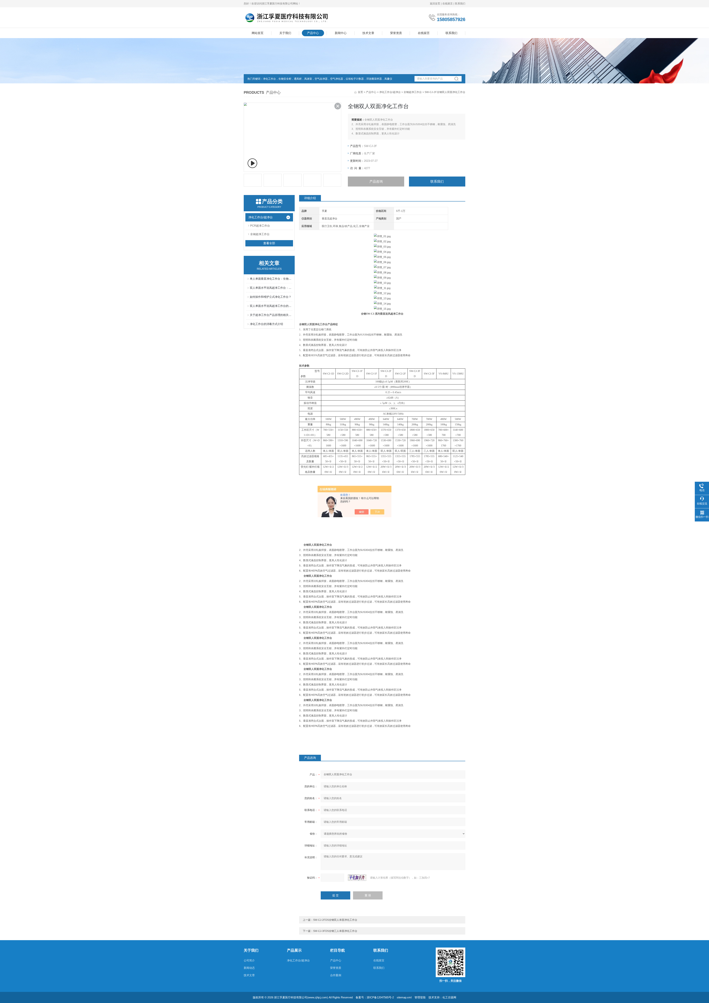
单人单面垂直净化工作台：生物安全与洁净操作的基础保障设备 (271, 278)
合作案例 (335, 975)
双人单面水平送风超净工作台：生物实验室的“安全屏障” (271, 287)
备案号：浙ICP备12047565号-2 (375, 997)
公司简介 (249, 960)
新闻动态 (249, 967)
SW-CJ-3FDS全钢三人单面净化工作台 (335, 930)
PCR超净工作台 (260, 225)
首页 (360, 92)
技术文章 (368, 33)
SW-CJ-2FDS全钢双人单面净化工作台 (335, 919)
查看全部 (269, 243)
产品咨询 (376, 181)
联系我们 (460, 3)
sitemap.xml (404, 997)
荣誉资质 (396, 33)
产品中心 (313, 33)
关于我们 (285, 33)
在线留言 (447, 3)
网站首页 (257, 33)
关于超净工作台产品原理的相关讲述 (271, 314)
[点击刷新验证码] (357, 878)
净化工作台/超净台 (390, 92)
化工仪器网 (449, 997)
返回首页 (435, 3)
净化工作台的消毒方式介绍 (266, 324)
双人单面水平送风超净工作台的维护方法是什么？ (271, 305)
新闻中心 (341, 33)
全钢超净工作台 (413, 92)
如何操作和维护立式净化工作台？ (270, 296)
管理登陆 (420, 997)
